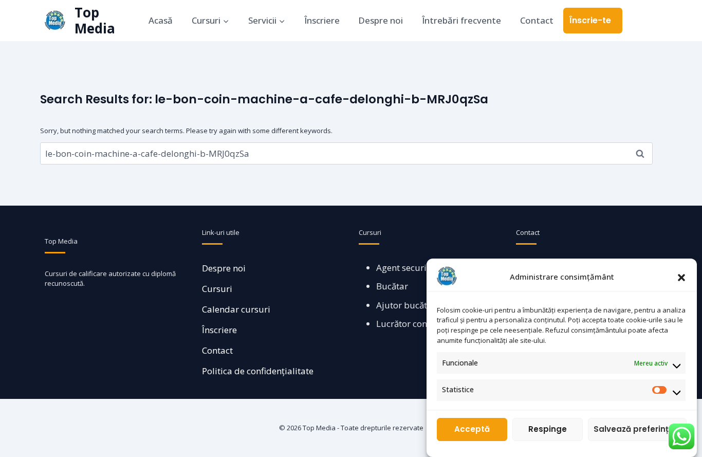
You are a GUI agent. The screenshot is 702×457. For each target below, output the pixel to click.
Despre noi (380, 20)
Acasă (161, 20)
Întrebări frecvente (461, 20)
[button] (681, 276)
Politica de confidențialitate (257, 371)
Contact (536, 20)
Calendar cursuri (236, 309)
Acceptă (472, 429)
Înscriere (322, 20)
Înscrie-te (590, 20)
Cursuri (217, 289)
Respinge (547, 429)
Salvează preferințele (637, 429)
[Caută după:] (346, 153)
